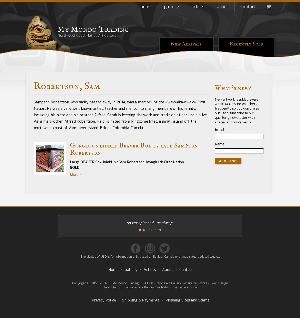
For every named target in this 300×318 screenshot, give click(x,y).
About (222, 7)
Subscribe (228, 161)
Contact (248, 7)
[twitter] (164, 248)
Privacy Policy (104, 300)
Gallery (171, 7)
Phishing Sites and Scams (187, 300)
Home (146, 7)
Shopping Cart (268, 7)
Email (219, 129)
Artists (197, 7)
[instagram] (150, 248)
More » (76, 174)
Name (219, 144)
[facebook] (135, 248)
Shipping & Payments (140, 300)
